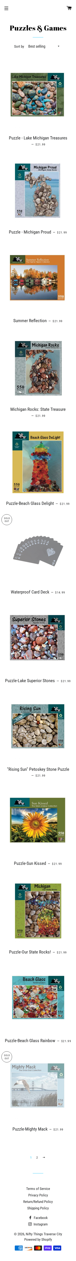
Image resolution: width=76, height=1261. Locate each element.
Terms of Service (38, 1189)
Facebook (40, 1218)
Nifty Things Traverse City (44, 1234)
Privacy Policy (38, 1195)
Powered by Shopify (38, 1239)
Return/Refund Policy (38, 1202)
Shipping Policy (38, 1208)
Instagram (40, 1224)
